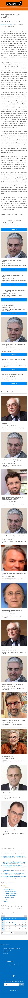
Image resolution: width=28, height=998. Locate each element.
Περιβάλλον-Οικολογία (10, 891)
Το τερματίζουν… (6, 423)
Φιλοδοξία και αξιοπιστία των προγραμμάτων (14, 877)
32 (2, 922)
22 (22, 926)
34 (2, 926)
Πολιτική (6, 887)
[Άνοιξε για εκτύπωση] (23, 29)
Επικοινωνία (6, 951)
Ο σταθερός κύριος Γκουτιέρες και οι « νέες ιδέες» (14, 573)
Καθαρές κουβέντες (7, 792)
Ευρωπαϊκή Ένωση (9, 897)
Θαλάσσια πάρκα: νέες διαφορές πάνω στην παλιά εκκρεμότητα (13, 460)
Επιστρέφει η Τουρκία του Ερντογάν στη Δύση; (13, 360)
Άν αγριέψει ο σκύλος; (15, 871)
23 (25, 926)
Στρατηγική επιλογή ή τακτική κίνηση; (12, 374)
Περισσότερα (14, 229)
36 (2, 930)
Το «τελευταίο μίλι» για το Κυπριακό (12, 684)
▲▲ (26, 941)
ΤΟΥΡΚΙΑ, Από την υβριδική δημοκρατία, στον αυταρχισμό (13, 290)
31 (2, 920)
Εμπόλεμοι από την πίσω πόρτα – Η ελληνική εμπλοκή (12, 611)
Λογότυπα (5, 953)
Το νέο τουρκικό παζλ (8, 305)
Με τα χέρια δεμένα (7, 756)
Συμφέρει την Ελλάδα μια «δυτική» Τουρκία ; (12, 260)
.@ (15, 965)
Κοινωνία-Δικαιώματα (10, 895)
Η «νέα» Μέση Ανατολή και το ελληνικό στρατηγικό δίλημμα (13, 536)
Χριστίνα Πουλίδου (6, 24)
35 (2, 928)
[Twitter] (14, 976)
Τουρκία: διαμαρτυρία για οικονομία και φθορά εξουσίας (13, 345)
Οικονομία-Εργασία (9, 889)
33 (2, 924)
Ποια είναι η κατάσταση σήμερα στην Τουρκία (12, 275)
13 (15, 924)
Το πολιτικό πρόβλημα (8, 648)
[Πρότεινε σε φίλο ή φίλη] (26, 29)
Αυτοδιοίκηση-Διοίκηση (10, 893)
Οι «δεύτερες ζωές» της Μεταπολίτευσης (13, 720)
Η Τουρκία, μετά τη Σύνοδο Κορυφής (12, 220)
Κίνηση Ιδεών (7, 899)
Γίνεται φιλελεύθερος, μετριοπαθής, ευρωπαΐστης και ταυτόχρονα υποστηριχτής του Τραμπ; (12, 498)
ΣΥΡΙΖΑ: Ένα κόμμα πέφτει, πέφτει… (12, 829)
